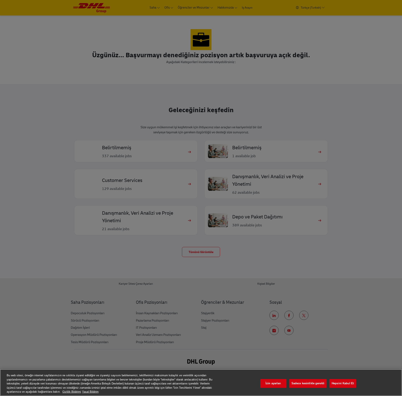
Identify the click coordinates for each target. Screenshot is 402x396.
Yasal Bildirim (90, 391)
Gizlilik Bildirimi (71, 391)
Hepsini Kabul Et (343, 383)
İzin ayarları (273, 383)
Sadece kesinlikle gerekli (307, 383)
